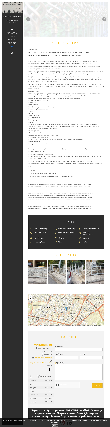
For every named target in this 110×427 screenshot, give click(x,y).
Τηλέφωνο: (59, 354)
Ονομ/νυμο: (59, 346)
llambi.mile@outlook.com (43, 358)
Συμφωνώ (55, 425)
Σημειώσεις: (59, 362)
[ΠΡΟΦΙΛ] (12, 29)
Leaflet (41, 325)
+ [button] (30, 296)
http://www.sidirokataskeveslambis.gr (43, 363)
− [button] (30, 298)
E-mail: (82, 354)
